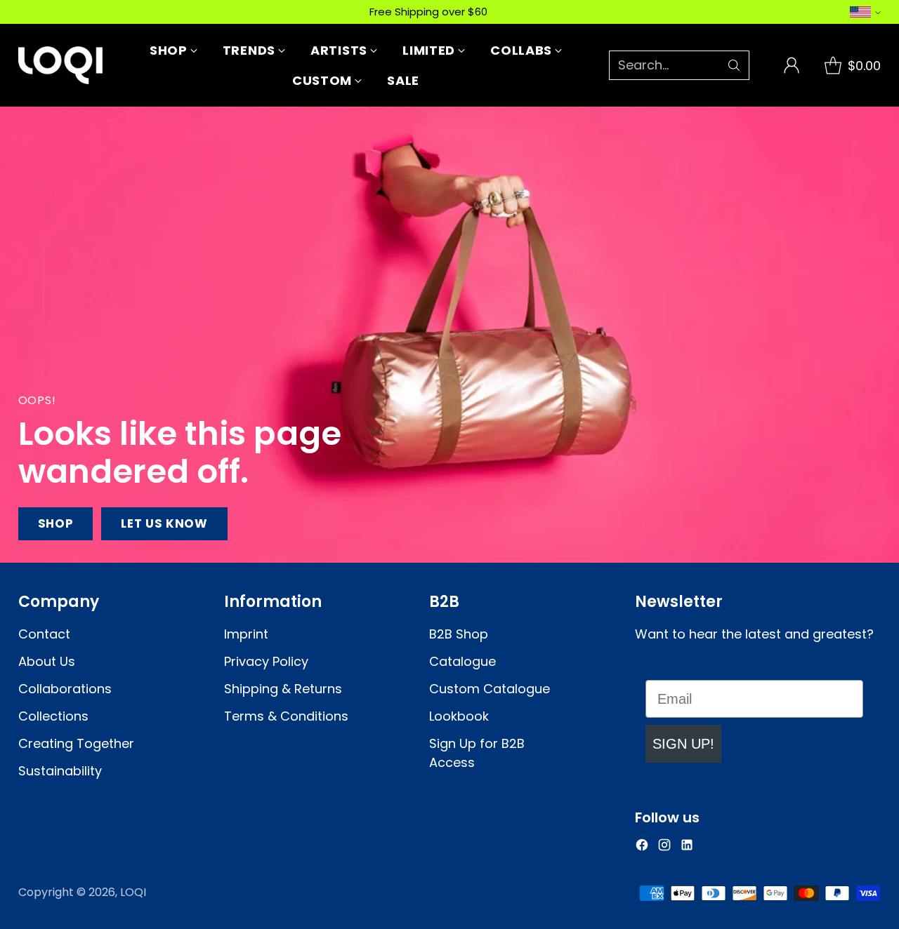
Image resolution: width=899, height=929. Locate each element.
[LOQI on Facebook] (642, 847)
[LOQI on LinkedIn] (686, 847)
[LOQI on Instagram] (664, 847)
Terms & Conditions (286, 716)
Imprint (246, 634)
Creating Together (76, 743)
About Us (46, 661)
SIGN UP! (683, 743)
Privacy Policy (266, 661)
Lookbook (459, 716)
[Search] (733, 65)
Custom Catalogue (489, 688)
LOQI (133, 892)
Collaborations (65, 688)
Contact (44, 634)
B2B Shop (458, 634)
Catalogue (462, 661)
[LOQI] (60, 65)
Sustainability (60, 771)
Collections (53, 716)
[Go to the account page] (791, 65)
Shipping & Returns (283, 688)
